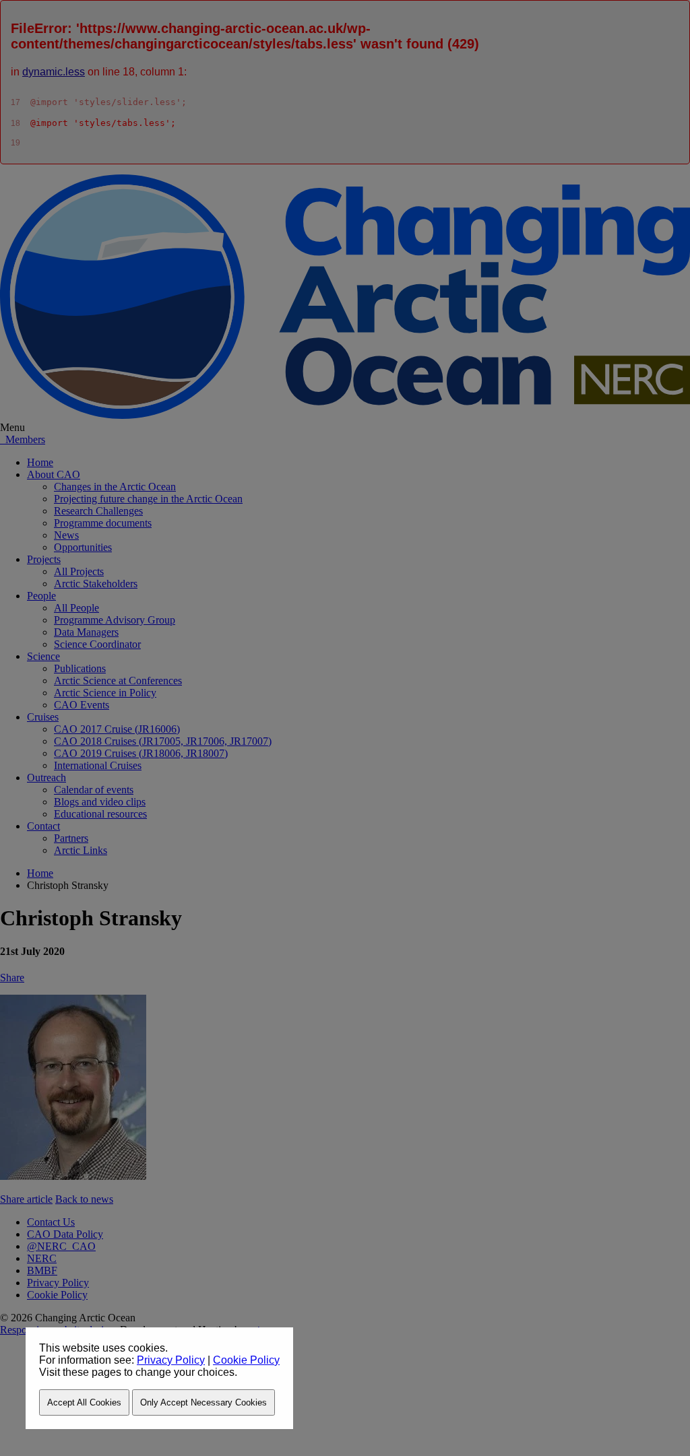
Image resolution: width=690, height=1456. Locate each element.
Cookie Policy (246, 1360)
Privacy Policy (171, 1360)
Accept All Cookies (84, 1402)
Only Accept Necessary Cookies (203, 1402)
